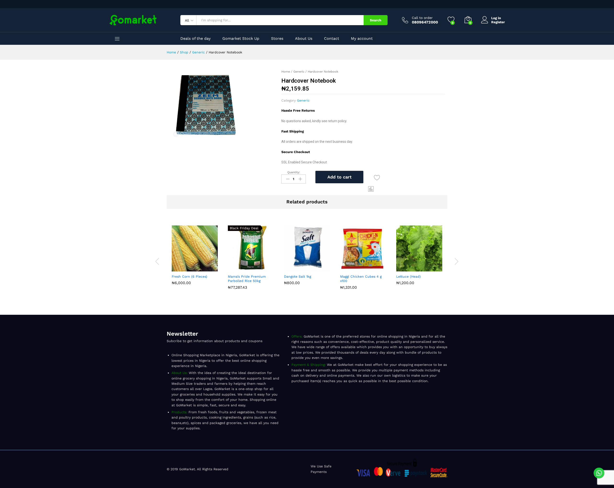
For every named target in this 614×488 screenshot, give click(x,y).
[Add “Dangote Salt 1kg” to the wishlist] (318, 268)
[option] (195, 256)
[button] (371, 189)
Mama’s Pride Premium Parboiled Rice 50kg (247, 279)
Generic (298, 71)
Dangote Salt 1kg (297, 276)
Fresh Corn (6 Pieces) (189, 276)
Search (375, 20)
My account (362, 38)
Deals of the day (195, 38)
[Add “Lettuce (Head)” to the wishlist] (430, 268)
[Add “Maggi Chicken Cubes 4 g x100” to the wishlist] (374, 268)
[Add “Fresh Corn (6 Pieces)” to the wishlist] (206, 268)
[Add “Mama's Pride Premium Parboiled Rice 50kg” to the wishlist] (262, 268)
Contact (331, 38)
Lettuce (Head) (408, 276)
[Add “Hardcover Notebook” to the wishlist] (377, 178)
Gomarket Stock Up (240, 38)
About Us (303, 38)
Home (285, 71)
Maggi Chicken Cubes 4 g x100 (361, 279)
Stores (277, 38)
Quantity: (293, 172)
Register (498, 22)
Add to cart (339, 176)
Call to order (422, 18)
